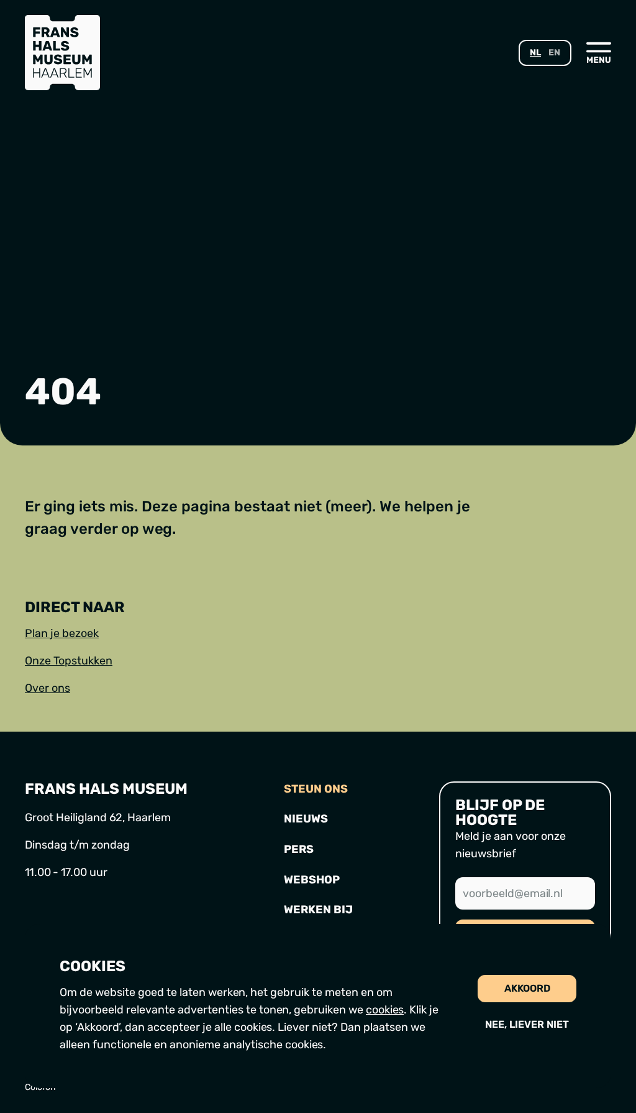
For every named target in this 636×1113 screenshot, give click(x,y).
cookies (385, 1010)
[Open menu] (598, 52)
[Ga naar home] (62, 52)
